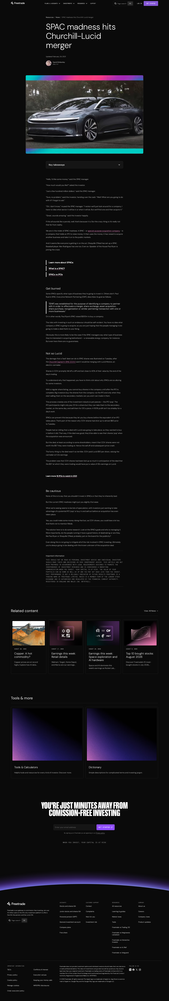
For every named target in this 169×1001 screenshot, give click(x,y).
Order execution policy (15, 991)
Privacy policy (100, 833)
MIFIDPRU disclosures (41, 985)
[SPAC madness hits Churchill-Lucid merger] (47, 742)
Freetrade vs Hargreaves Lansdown (121, 934)
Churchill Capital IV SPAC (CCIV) (62, 362)
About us (141, 906)
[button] (52, 3)
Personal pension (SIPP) (68, 917)
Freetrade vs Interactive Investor (120, 941)
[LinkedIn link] (130, 970)
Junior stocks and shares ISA (70, 911)
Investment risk (91, 922)
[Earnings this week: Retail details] (65, 647)
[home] (18, 3)
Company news (144, 917)
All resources (117, 906)
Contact (89, 906)
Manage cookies (13, 985)
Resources (50, 17)
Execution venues (39, 975)
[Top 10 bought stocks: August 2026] (140, 647)
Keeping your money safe (42, 980)
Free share (63, 933)
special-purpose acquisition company (104, 231)
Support (93, 3)
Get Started (150, 3)
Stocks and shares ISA (68, 906)
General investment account (70, 922)
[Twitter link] (137, 970)
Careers (141, 911)
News (58, 17)
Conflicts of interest (40, 970)
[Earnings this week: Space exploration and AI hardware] (103, 647)
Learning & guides (118, 911)
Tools (114, 922)
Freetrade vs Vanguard (120, 953)
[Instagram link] (140, 970)
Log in (139, 3)
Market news (116, 917)
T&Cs (9, 970)
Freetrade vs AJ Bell (119, 947)
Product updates (144, 922)
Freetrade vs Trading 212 (121, 927)
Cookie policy (12, 980)
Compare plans (65, 927)
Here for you (90, 917)
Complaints (90, 911)
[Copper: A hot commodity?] (28, 647)
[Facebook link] (133, 970)
